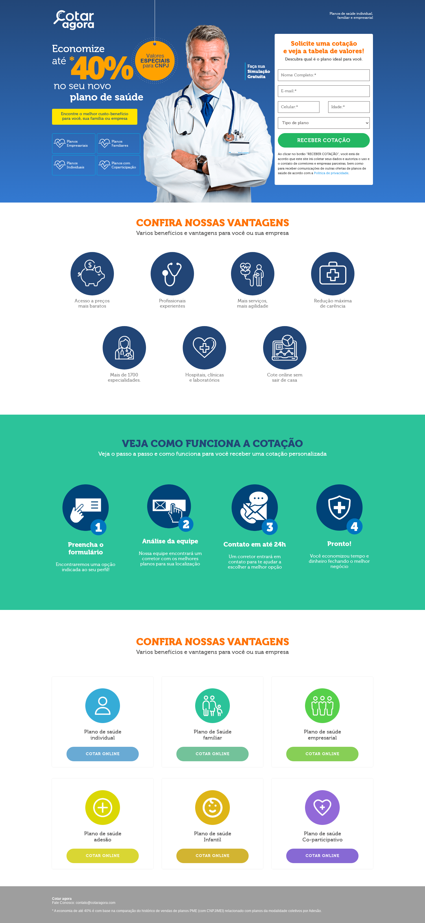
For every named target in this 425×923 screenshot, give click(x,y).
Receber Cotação (323, 140)
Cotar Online (103, 753)
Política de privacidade (331, 173)
